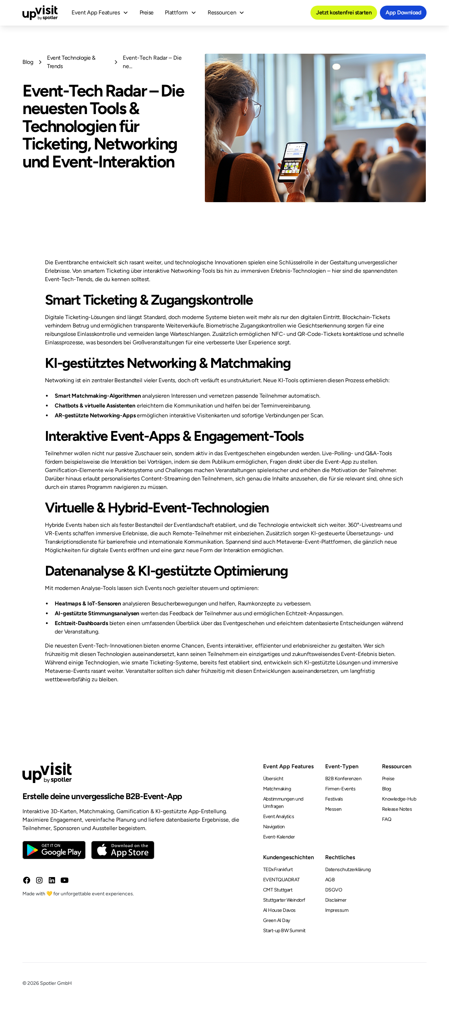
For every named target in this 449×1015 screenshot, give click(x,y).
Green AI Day (276, 920)
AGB (330, 880)
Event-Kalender (279, 837)
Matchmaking (277, 789)
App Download (403, 12)
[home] (40, 12)
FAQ (386, 819)
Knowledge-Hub (399, 799)
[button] (100, 12)
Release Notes (397, 809)
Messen (333, 809)
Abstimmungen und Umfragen (283, 802)
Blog (386, 789)
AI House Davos (279, 910)
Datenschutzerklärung (348, 870)
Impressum (337, 910)
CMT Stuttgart (278, 890)
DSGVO (333, 890)
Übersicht (273, 779)
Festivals (334, 799)
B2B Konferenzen (343, 779)
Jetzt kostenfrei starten (343, 12)
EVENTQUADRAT (281, 880)
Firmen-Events (340, 789)
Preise (147, 12)
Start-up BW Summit (284, 931)
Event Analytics (278, 817)
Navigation (274, 827)
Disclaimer (336, 900)
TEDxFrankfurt (278, 870)
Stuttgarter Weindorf (284, 900)
